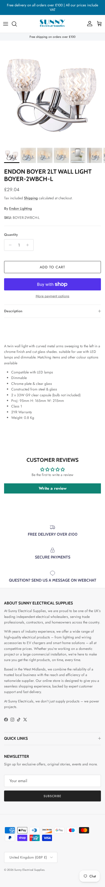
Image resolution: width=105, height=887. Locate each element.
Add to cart (52, 267)
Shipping (31, 198)
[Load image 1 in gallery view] (52, 93)
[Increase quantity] (28, 245)
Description (13, 311)
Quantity (11, 234)
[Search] (16, 23)
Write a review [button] (53, 488)
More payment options (52, 296)
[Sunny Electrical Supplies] (52, 24)
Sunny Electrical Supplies (29, 870)
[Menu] (5, 23)
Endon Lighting (20, 208)
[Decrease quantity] (8, 245)
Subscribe (52, 796)
